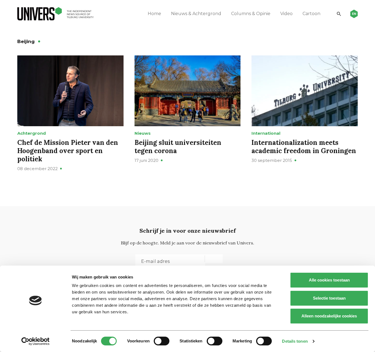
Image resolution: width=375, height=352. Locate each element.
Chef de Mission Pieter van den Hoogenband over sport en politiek (67, 150)
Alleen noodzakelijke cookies (329, 316)
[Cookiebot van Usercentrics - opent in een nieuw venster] (36, 341)
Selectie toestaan (329, 298)
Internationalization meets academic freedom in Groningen (303, 146)
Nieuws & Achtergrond (196, 13)
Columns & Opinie (250, 13)
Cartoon (311, 13)
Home (154, 13)
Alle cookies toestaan (329, 280)
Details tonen (294, 341)
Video (286, 13)
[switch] (161, 341)
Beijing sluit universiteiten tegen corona (178, 146)
